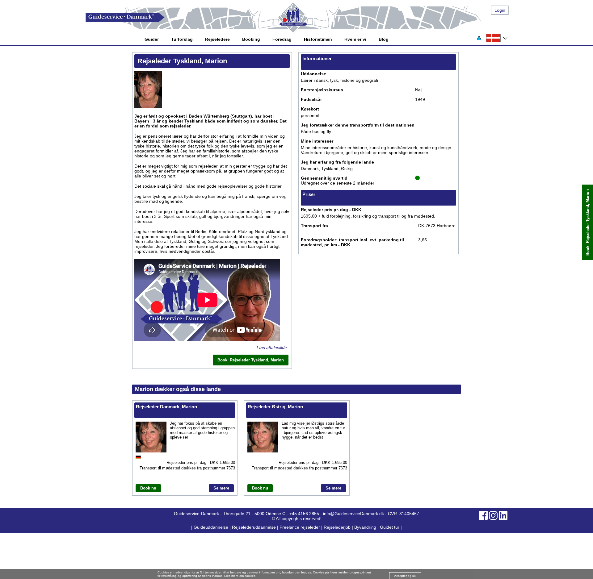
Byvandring (365, 527)
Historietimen (318, 39)
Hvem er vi (355, 39)
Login (499, 10)
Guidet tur (389, 527)
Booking (251, 39)
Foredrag (282, 39)
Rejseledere (217, 39)
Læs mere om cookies (239, 575)
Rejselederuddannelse (254, 527)
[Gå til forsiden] (303, 17)
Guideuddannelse (211, 527)
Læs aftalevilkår (272, 347)
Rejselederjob (337, 527)
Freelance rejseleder (300, 527)
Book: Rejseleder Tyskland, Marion (587, 222)
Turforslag (182, 39)
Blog (384, 39)
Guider (152, 39)
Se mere (221, 488)
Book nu (148, 488)
